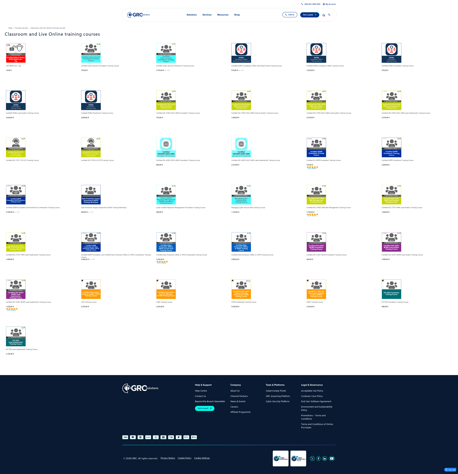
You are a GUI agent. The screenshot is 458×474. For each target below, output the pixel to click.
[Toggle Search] (329, 14)
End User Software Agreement (316, 401)
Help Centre (201, 390)
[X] (312, 458)
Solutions (192, 14)
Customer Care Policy (312, 396)
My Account (331, 4)
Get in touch (203, 408)
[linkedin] (324, 458)
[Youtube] (332, 458)
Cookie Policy (184, 457)
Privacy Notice (168, 457)
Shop (237, 14)
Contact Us (200, 396)
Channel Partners (239, 396)
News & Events (237, 401)
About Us (235, 390)
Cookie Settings (202, 457)
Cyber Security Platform (277, 401)
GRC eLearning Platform (278, 396)
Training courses (21, 28)
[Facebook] (318, 458)
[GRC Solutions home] (157, 388)
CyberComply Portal (276, 390)
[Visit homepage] (138, 15)
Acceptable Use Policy (312, 390)
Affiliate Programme (240, 411)
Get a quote (308, 14)
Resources (223, 14)
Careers (234, 406)
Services (207, 14)
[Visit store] (323, 15)
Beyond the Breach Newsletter (210, 401)
